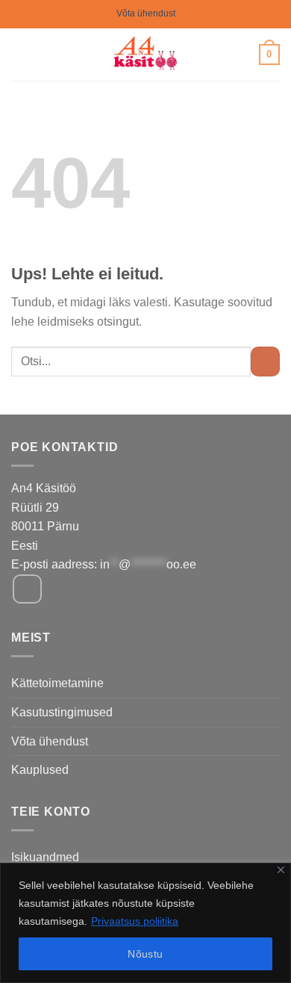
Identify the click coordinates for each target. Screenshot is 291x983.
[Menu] (20, 54)
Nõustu (145, 954)
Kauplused (40, 769)
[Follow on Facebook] (27, 589)
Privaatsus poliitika (134, 921)
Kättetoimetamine (57, 683)
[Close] (281, 869)
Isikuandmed (45, 857)
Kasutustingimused (62, 712)
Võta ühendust (145, 13)
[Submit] (265, 361)
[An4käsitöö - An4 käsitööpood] (146, 54)
